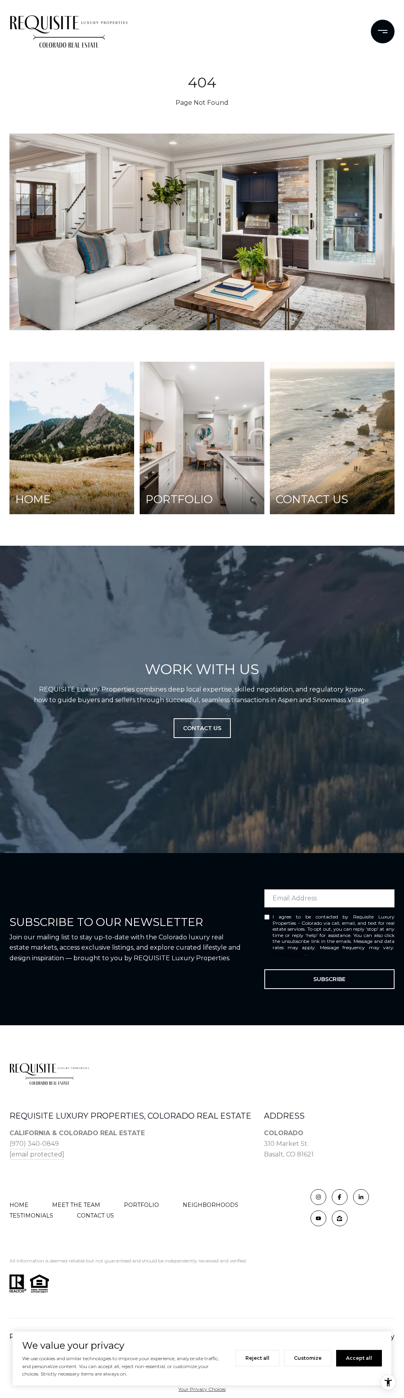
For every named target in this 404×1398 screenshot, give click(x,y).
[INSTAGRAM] (318, 1197)
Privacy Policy (289, 954)
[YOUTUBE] (318, 1218)
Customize (308, 1358)
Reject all (257, 1358)
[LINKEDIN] (361, 1197)
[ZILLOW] (340, 1218)
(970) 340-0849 (34, 1143)
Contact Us (95, 1215)
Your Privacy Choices (202, 1389)
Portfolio (141, 1204)
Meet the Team (76, 1204)
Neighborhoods (210, 1204)
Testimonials (31, 1215)
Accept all (359, 1358)
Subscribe (329, 979)
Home (18, 1204)
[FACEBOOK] (340, 1197)
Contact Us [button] (202, 728)
